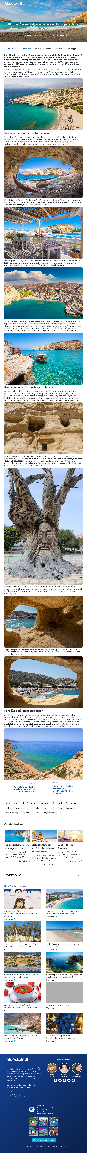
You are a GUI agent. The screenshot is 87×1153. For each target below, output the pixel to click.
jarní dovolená (47, 803)
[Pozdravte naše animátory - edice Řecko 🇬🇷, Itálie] (33, 1121)
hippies (26, 813)
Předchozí (56, 783)
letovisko (48, 808)
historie (18, 808)
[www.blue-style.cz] (17, 1061)
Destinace (38, 35)
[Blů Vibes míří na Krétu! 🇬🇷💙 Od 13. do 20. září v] (43, 1131)
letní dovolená (29, 803)
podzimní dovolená (67, 803)
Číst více (23, 861)
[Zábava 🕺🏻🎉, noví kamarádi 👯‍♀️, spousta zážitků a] (53, 1131)
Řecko (46, 35)
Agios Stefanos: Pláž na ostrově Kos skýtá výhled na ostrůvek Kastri (23, 789)
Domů (8, 49)
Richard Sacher (26, 35)
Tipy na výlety (61, 35)
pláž (38, 808)
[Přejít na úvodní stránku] (43, 4)
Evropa (15, 803)
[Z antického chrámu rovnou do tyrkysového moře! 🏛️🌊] (43, 1121)
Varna (23, 654)
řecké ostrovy (12, 813)
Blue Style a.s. (60, 1146)
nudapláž (70, 808)
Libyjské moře (49, 813)
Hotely (7, 200)
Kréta (52, 35)
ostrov (59, 808)
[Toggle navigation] (80, 3)
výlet (8, 808)
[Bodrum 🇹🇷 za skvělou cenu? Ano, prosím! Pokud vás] (53, 1121)
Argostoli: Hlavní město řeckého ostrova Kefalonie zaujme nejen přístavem (62, 789)
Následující (30, 784)
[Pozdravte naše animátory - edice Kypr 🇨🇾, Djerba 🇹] (33, 1131)
